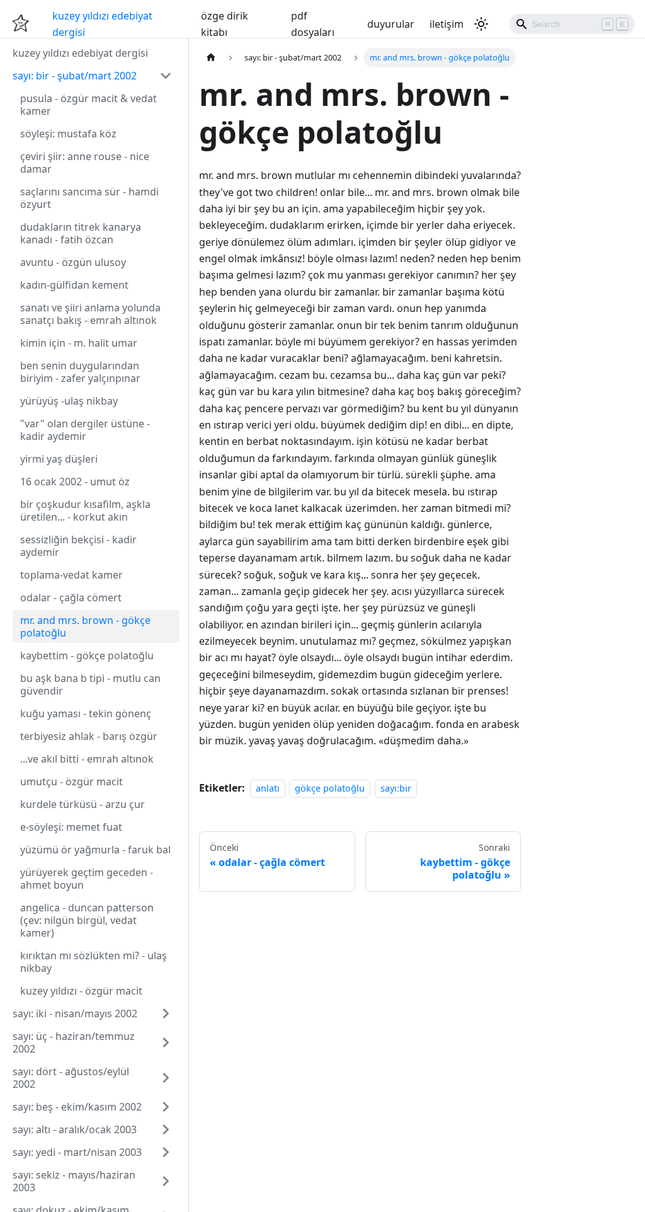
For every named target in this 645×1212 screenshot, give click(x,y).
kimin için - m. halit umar (78, 343)
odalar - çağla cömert (71, 597)
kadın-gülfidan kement (74, 285)
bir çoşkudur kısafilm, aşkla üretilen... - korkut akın (85, 510)
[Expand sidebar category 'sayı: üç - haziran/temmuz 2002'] (166, 1042)
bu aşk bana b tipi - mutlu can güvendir (90, 684)
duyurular (390, 24)
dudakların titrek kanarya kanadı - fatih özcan (80, 233)
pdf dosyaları (312, 24)
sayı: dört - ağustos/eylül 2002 (71, 1078)
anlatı (268, 788)
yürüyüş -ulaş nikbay (69, 401)
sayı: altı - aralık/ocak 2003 (75, 1129)
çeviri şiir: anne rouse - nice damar (84, 162)
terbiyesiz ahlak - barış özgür (88, 736)
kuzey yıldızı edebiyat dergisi (102, 24)
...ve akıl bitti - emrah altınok (87, 759)
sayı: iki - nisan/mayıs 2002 (75, 1013)
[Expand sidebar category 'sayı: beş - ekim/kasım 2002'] (166, 1107)
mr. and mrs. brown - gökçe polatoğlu (85, 626)
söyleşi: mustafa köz (68, 134)
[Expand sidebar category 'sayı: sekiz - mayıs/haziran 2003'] (166, 1181)
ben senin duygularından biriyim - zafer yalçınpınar (80, 372)
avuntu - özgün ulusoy (73, 262)
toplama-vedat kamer (71, 575)
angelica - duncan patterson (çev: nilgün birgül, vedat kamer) (87, 920)
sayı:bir (395, 788)
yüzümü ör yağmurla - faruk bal (95, 850)
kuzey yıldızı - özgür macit (81, 991)
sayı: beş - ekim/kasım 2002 (77, 1107)
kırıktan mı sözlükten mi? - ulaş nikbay (93, 962)
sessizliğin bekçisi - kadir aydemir (78, 546)
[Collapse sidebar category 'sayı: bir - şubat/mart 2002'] (166, 76)
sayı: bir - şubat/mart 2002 (75, 76)
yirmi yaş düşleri (59, 459)
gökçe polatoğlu (330, 788)
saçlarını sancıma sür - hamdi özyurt (89, 198)
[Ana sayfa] (211, 57)
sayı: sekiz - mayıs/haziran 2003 (74, 1181)
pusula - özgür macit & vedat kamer (88, 104)
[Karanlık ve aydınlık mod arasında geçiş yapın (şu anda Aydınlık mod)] (481, 24)
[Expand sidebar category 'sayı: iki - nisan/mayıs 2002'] (166, 1013)
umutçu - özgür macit (71, 781)
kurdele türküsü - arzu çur (82, 804)
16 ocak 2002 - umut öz (75, 481)
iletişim (447, 24)
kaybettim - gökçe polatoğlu (87, 655)
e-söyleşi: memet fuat (71, 827)
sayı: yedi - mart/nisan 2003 (77, 1152)
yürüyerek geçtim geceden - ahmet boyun (86, 878)
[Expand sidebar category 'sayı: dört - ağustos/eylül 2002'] (166, 1077)
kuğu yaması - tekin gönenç (85, 713)
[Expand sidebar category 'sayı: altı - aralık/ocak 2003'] (166, 1129)
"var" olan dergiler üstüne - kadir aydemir (85, 430)
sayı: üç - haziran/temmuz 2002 (74, 1042)
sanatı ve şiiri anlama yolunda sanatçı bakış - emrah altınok (90, 314)
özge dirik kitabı (224, 24)
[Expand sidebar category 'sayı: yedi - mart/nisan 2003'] (166, 1152)
